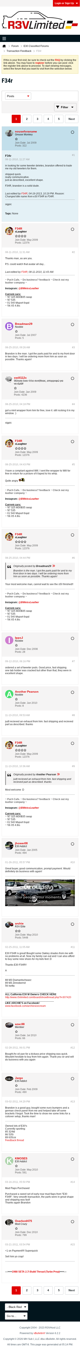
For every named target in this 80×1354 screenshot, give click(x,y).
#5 (73, 464)
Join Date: (20, 142)
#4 (73, 404)
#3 (73, 347)
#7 (73, 661)
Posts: (18, 145)
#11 (73, 947)
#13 (73, 1101)
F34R (24, 193)
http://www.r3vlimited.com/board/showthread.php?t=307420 (38, 997)
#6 (73, 557)
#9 (73, 766)
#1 (73, 155)
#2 (73, 252)
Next (72, 119)
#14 (73, 1182)
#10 (73, 862)
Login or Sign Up (64, 3)
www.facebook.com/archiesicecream (25, 1005)
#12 (73, 1047)
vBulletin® (39, 1333)
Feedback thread (14, 1140)
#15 (73, 1244)
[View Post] (53, 566)
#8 (73, 715)
